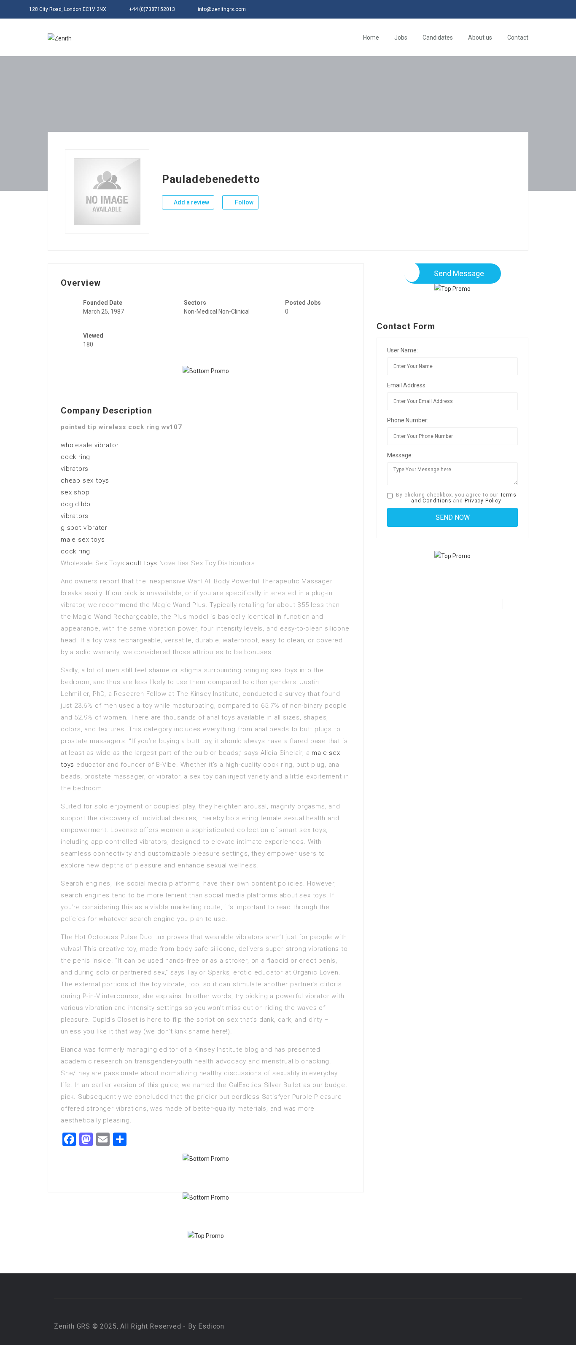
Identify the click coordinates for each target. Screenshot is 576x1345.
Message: (400, 455)
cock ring (75, 457)
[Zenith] (60, 37)
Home (371, 37)
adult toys (141, 563)
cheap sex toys (85, 480)
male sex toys (83, 539)
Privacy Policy (483, 501)
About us (480, 37)
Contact (517, 37)
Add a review (190, 202)
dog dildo (76, 504)
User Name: (402, 350)
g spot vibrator (84, 528)
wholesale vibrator (89, 445)
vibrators (75, 468)
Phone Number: (407, 420)
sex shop (75, 492)
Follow (243, 202)
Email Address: (407, 385)
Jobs (400, 37)
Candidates (438, 37)
